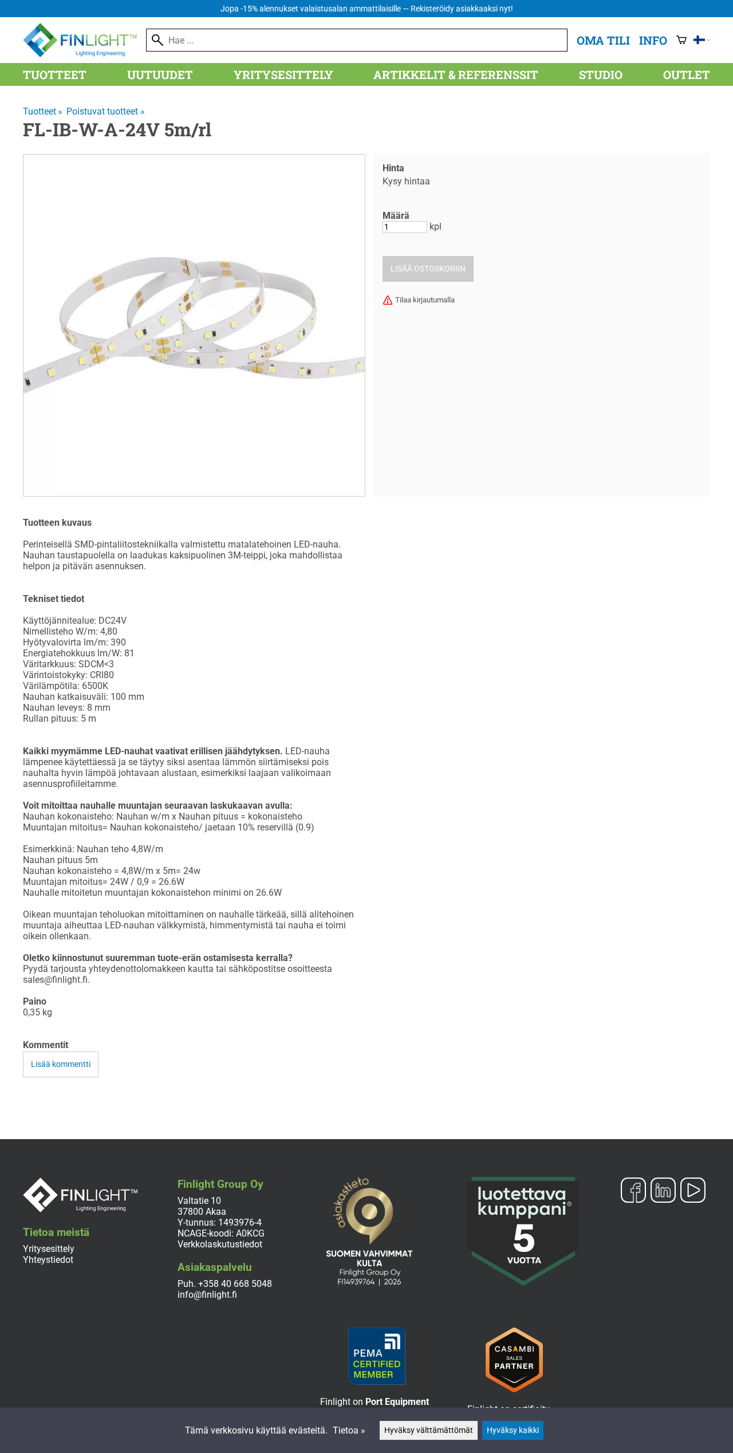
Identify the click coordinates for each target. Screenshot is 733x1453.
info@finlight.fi (207, 1294)
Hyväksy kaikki (513, 1430)
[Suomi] (701, 40)
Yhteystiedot (48, 1259)
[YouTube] (693, 1191)
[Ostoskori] (681, 40)
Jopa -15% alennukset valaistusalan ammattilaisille (366, 9)
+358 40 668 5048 (235, 1283)
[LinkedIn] (663, 1191)
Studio (600, 74)
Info (653, 40)
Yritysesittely (283, 74)
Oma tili (603, 40)
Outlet (686, 74)
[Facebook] (633, 1191)
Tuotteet (54, 74)
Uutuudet (160, 74)
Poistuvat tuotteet (105, 111)
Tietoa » (349, 1430)
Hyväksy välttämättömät (428, 1430)
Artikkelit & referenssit (455, 74)
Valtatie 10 (199, 1200)
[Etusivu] (84, 54)
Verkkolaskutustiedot (220, 1244)
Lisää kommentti (60, 1064)
